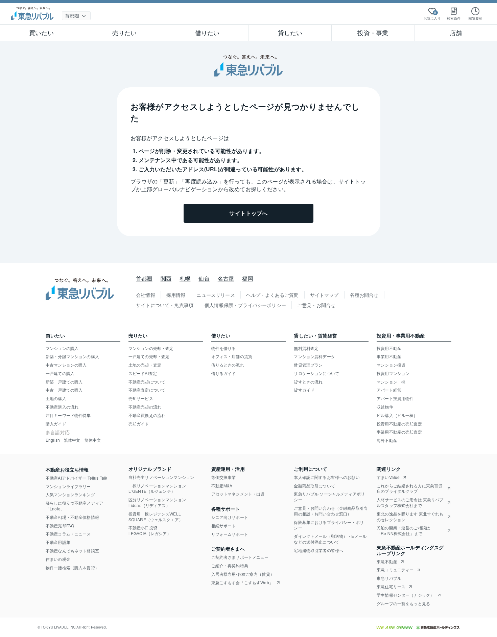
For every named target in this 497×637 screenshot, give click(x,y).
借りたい (207, 32)
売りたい (124, 32)
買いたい (41, 32)
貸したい (290, 32)
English (53, 440)
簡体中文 (93, 440)
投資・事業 (372, 32)
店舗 (456, 32)
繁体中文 (72, 440)
